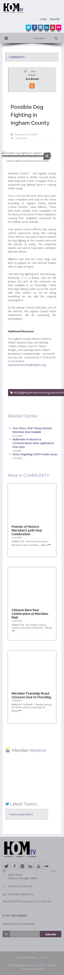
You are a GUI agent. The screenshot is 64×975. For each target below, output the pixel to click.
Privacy (45, 957)
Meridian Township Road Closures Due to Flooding (31, 695)
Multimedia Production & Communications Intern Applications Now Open (33, 443)
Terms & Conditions (25, 957)
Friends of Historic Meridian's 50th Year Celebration (27, 530)
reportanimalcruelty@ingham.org (27, 365)
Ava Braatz (32, 79)
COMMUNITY (17, 57)
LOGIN (43, 19)
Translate (39, 38)
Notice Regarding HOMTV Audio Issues (34, 454)
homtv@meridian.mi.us (21, 894)
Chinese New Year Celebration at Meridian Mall (30, 613)
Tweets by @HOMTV (21, 814)
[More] (44, 545)
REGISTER (54, 19)
